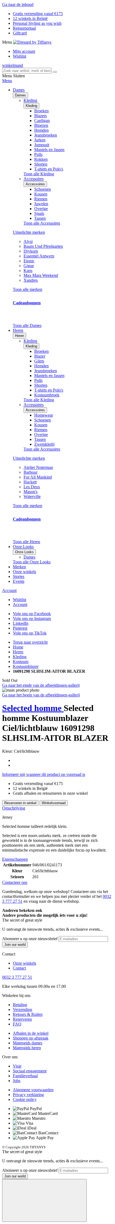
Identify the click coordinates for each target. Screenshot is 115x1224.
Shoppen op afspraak (30, 1038)
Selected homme (33, 708)
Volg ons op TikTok (30, 633)
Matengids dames (27, 1043)
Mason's (30, 491)
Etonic (29, 261)
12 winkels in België (30, 18)
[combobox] (27, 71)
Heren (19, 336)
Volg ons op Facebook (32, 613)
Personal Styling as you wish (37, 23)
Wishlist (19, 56)
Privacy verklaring (28, 1094)
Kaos (28, 270)
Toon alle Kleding (39, 174)
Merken (19, 566)
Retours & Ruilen (28, 1014)
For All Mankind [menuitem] (38, 477)
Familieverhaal (25, 1075)
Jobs (16, 1080)
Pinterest (20, 628)
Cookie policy (25, 1099)
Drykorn (31, 251)
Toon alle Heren (26, 541)
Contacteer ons (14, 882)
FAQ (17, 1024)
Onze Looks (24, 552)
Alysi (28, 241)
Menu (7, 80)
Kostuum (20, 661)
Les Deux (32, 486)
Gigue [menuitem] (29, 265)
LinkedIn (20, 623)
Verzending (22, 1009)
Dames (20, 95)
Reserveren (22, 1019)
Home (18, 647)
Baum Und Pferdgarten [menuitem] (43, 246)
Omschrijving (13, 808)
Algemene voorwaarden (33, 1089)
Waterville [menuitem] (32, 496)
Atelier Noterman (38, 467)
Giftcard (20, 33)
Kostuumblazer (26, 666)
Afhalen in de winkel (30, 1033)
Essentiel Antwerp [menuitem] (39, 256)
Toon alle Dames (27, 325)
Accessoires (35, 184)
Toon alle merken (27, 289)
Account (9, 590)
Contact (19, 968)
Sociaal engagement (30, 1071)
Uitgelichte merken (29, 232)
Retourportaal (24, 28)
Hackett (30, 482)
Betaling (20, 1004)
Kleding (31, 106)
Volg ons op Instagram (32, 618)
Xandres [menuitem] (31, 280)
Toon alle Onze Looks (32, 562)
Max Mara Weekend (41, 275)
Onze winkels (24, 571)
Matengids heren (27, 1047)
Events (18, 581)
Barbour (30, 472)
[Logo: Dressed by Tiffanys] (32, 42)
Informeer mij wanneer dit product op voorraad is (43, 774)
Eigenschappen (15, 859)
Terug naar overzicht (30, 642)
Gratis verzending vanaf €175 (38, 13)
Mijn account (24, 51)
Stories (18, 576)
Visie (17, 1066)
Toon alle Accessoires (42, 223)
